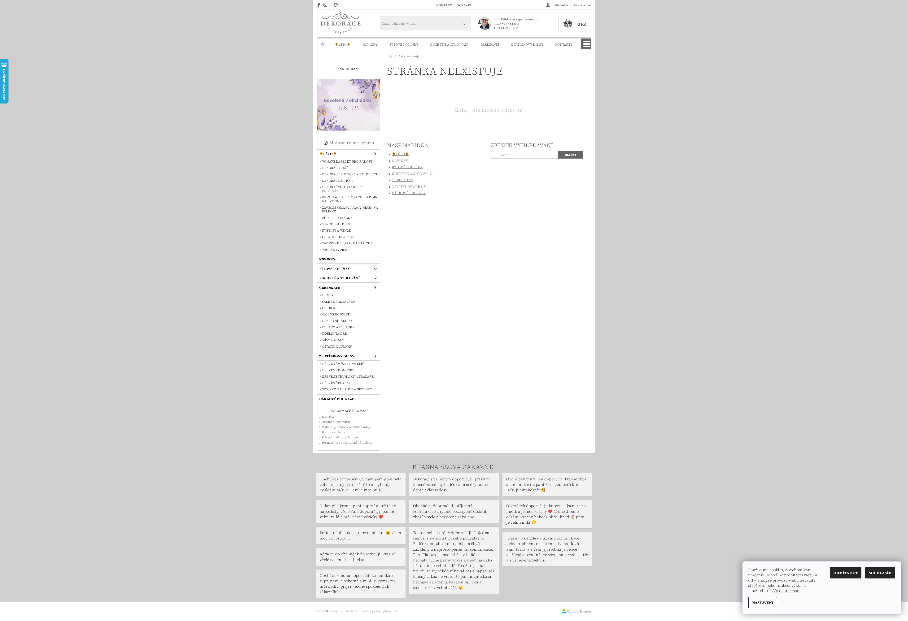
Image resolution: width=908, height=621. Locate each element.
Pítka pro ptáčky (337, 218)
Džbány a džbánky (338, 327)
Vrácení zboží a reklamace (340, 437)
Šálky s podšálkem (338, 302)
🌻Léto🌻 (343, 45)
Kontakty (564, 45)
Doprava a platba (333, 432)
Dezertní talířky (337, 321)
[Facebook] (319, 4)
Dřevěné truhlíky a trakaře (348, 377)
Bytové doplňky (403, 45)
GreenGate (489, 45)
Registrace (582, 5)
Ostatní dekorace (338, 237)
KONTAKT (444, 5)
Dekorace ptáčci (337, 168)
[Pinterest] (337, 4)
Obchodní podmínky (336, 422)
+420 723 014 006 (506, 24)
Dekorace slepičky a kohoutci (349, 174)
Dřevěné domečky (338, 370)
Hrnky (328, 295)
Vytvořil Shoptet (579, 611)
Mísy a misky (333, 340)
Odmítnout (846, 572)
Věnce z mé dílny (337, 224)
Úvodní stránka (323, 45)
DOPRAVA (464, 5)
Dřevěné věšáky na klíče (344, 364)
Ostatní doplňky (337, 347)
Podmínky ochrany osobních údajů (346, 427)
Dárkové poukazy (336, 399)
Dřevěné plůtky (336, 383)
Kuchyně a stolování (449, 45)
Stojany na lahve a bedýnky (347, 389)
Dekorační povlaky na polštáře (342, 189)
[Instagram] (327, 4)
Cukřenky (331, 308)
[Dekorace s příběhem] (340, 26)
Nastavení (762, 602)
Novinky (370, 45)
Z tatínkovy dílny (527, 45)
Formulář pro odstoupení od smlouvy (348, 442)
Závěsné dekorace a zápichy (347, 243)
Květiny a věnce (336, 231)
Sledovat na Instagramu (352, 142)
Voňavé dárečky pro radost (347, 162)
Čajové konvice (336, 314)
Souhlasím (880, 572)
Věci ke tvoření (336, 250)
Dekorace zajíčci (337, 181)
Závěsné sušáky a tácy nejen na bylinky (350, 209)
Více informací (786, 590)
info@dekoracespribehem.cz (516, 19)
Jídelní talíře (334, 334)
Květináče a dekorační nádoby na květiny (350, 199)
